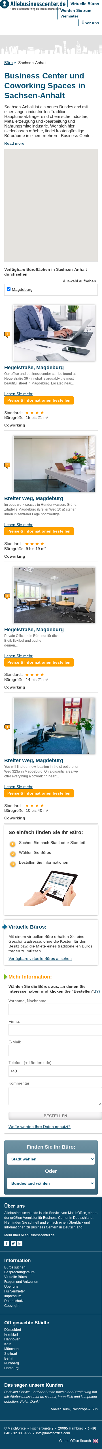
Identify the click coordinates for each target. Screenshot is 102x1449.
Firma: (14, 1021)
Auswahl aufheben (79, 281)
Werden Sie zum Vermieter (75, 13)
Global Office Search (75, 1441)
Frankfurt (11, 1334)
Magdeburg (22, 289)
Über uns (90, 23)
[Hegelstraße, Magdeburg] (54, 333)
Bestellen (55, 1116)
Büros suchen (15, 1267)
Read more (14, 143)
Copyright (11, 1306)
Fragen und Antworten (21, 1282)
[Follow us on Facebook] (6, 1243)
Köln (7, 1344)
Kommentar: (19, 1083)
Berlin (8, 1358)
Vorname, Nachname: (28, 1001)
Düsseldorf (12, 1330)
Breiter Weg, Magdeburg (33, 498)
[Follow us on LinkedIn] (19, 1243)
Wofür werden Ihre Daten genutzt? (39, 1126)
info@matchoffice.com (53, 1433)
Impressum (12, 1296)
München (11, 1349)
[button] (72, 170)
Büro (8, 62)
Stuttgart (10, 1354)
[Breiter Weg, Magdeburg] (54, 463)
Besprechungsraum (19, 1272)
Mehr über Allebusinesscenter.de (29, 1235)
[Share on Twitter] (13, 1243)
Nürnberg (11, 1363)
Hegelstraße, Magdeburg (34, 367)
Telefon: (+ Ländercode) (30, 1063)
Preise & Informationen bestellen (39, 400)
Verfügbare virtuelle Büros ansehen (40, 958)
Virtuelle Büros (85, 3)
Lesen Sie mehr (18, 394)
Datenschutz (14, 1301)
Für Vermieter (14, 1291)
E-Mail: (14, 1042)
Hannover (12, 1339)
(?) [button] (97, 991)
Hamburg (11, 1368)
